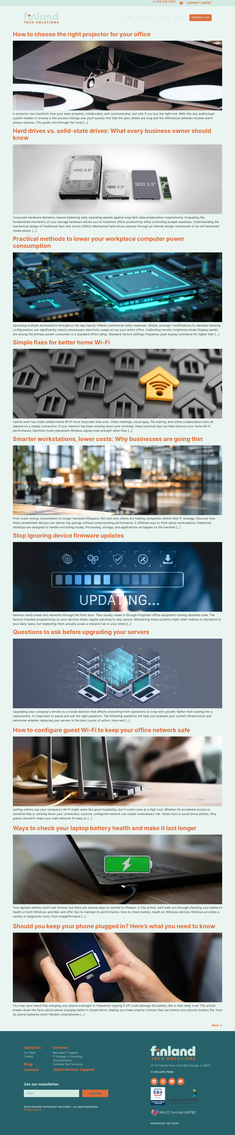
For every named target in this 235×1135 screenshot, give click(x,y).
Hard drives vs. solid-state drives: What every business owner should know (112, 134)
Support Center (199, 3)
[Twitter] (180, 1081)
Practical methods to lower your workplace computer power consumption (98, 242)
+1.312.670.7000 (162, 1072)
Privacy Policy (33, 1109)
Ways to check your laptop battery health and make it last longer (104, 828)
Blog (178, 17)
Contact (31, 1069)
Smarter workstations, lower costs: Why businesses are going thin (108, 438)
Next (217, 1025)
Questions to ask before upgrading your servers (81, 632)
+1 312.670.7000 (164, 1)
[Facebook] (172, 1081)
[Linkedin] (154, 1081)
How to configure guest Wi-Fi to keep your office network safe (101, 730)
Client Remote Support (74, 1069)
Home (128, 17)
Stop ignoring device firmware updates (68, 535)
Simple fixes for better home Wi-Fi (61, 342)
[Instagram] (163, 1081)
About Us (144, 17)
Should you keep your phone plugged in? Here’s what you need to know (114, 926)
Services (163, 17)
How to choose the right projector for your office (82, 34)
